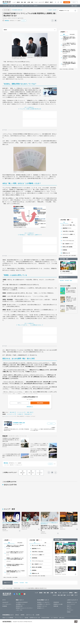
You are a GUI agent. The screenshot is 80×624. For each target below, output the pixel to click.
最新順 (18, 2)
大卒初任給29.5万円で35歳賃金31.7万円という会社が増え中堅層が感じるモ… (69, 57)
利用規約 (68, 611)
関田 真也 (7, 20)
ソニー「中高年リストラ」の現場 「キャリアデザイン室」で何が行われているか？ (39, 445)
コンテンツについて (71, 604)
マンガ (35, 2)
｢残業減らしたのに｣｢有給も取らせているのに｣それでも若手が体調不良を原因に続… (69, 50)
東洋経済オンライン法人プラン (43, 602)
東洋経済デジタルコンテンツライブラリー (24, 608)
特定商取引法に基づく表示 (35, 617)
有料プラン (69, 606)
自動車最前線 (65, 237)
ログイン (74, 2)
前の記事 (6, 427)
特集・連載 (23, 2)
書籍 (51, 2)
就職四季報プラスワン (67, 228)
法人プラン (69, 608)
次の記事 (53, 427)
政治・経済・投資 (12, 5)
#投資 (71, 280)
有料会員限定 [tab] (72, 34)
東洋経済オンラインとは (64, 10)
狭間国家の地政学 (69, 305)
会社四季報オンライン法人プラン (43, 604)
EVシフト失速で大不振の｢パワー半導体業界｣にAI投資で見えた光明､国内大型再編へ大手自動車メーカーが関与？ (61, 569)
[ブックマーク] (52, 20)
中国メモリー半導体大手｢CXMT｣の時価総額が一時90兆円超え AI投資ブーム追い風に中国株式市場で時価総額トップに (60, 559)
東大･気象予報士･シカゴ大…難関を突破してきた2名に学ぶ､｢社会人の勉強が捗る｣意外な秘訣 (30, 524)
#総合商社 (62, 280)
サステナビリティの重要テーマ (69, 234)
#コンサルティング (10, 414)
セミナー (40, 2)
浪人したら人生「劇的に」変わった (69, 225)
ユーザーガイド (70, 610)
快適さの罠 (68, 296)
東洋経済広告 (56, 602)
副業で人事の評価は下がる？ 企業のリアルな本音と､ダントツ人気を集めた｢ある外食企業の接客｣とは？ (69, 524)
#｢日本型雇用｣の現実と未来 (17, 9)
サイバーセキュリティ (6, 604)
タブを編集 (75, 5)
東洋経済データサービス (42, 606)
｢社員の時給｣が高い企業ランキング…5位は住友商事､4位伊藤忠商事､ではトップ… (69, 63)
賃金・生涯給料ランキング (68, 243)
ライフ (26, 5)
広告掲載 (37, 614)
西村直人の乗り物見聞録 (67, 246)
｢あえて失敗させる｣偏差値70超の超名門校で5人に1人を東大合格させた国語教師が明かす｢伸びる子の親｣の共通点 (11, 526)
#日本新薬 (67, 280)
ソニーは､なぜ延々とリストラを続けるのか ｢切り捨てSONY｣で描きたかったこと (39, 456)
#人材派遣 (19, 414)
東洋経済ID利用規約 (45, 617)
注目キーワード (63, 277)
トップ (14, 2)
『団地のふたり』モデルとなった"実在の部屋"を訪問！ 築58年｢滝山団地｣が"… (69, 38)
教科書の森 (56, 606)
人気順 (28, 2)
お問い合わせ (61, 617)
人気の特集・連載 (64, 219)
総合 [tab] (64, 34)
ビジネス (5, 5)
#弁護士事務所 (27, 414)
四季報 (46, 2)
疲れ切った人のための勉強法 (71, 289)
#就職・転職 (29, 412)
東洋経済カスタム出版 (58, 604)
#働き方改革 (12, 412)
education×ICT (5, 602)
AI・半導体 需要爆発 (65, 271)
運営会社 (17, 614)
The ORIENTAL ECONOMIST (22, 602)
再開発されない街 (66, 253)
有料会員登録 (66, 2)
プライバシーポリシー (19, 617)
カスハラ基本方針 (54, 617)
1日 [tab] (64, 222)
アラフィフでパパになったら (68, 240)
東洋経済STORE (19, 606)
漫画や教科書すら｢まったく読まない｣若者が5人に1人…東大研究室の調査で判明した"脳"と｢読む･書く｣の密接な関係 (49, 528)
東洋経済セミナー (40, 608)
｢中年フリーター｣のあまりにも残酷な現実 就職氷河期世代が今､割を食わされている (11, 445)
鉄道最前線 (65, 249)
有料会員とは (30, 406)
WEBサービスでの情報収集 (7, 617)
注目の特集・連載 (64, 258)
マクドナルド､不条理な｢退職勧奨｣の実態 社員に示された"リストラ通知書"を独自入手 (38, 450)
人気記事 (62, 31)
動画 (32, 2)
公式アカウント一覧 (30, 614)
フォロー (23, 20)
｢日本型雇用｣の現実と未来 (19, 422)
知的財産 (26, 617)
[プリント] (55, 20)
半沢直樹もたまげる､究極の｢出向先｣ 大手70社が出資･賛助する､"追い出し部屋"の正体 (10, 440)
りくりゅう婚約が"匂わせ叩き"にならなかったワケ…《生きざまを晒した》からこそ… (69, 44)
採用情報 (22, 614)
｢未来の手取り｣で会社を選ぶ (68, 231)
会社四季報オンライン (20, 604)
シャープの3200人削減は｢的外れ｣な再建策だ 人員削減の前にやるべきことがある (11, 456)
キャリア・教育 (20, 5)
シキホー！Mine (19, 610)
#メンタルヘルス (21, 412)
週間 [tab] (72, 222)
